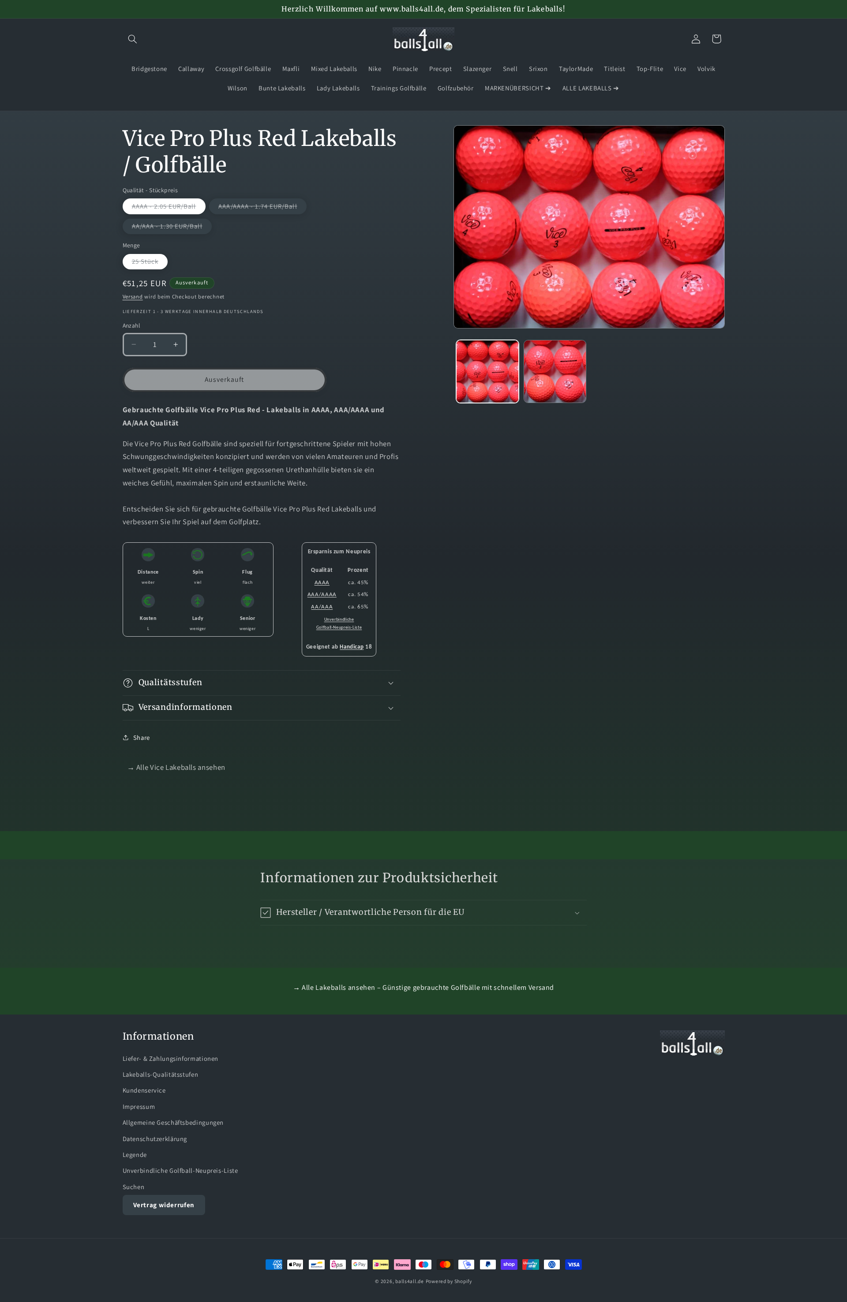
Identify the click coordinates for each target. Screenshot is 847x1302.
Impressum (139, 1106)
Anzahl (131, 325)
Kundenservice (144, 1090)
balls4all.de (409, 1281)
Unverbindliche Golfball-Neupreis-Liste (180, 1170)
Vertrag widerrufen (164, 1204)
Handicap (352, 647)
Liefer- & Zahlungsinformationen (171, 1058)
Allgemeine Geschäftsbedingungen (173, 1122)
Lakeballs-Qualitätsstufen (161, 1074)
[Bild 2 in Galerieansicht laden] (555, 371)
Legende (135, 1154)
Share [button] (141, 737)
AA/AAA (322, 607)
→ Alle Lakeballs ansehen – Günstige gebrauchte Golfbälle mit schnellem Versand (423, 987)
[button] (133, 39)
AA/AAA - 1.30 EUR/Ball (172, 227)
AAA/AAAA (322, 594)
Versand (133, 296)
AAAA (322, 582)
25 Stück (150, 263)
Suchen (134, 1186)
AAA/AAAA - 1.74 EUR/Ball (262, 207)
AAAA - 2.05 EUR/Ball (169, 207)
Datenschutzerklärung (155, 1138)
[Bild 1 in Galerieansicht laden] (487, 371)
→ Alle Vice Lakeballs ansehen (176, 767)
